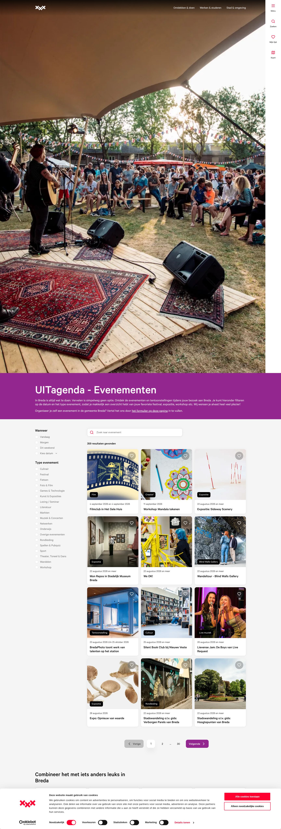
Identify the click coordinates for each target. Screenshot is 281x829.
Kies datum (46, 453)
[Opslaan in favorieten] (132, 456)
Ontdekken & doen (184, 7)
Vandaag (45, 436)
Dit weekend (47, 447)
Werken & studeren (210, 7)
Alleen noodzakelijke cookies (247, 806)
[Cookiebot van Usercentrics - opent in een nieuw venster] (27, 822)
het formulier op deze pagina (150, 411)
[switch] (102, 822)
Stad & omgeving (236, 7)
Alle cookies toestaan (247, 796)
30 (180, 744)
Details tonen (182, 822)
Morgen (44, 442)
